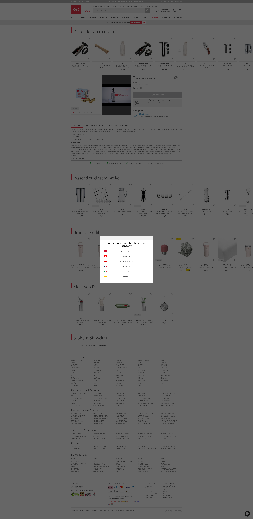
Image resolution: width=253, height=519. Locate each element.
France (126, 266)
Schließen (151, 238)
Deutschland (126, 261)
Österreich (126, 251)
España (126, 276)
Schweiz (126, 256)
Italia (126, 271)
